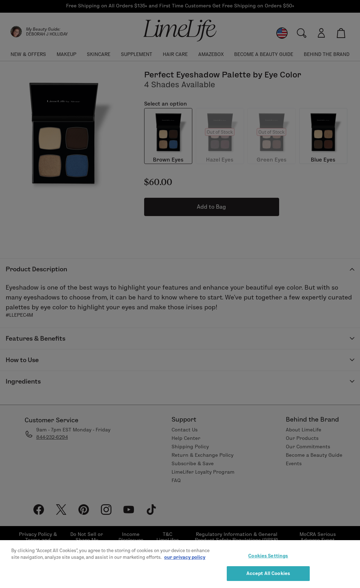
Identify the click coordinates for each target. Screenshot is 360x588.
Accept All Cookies (268, 573)
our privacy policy (184, 557)
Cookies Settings (268, 555)
